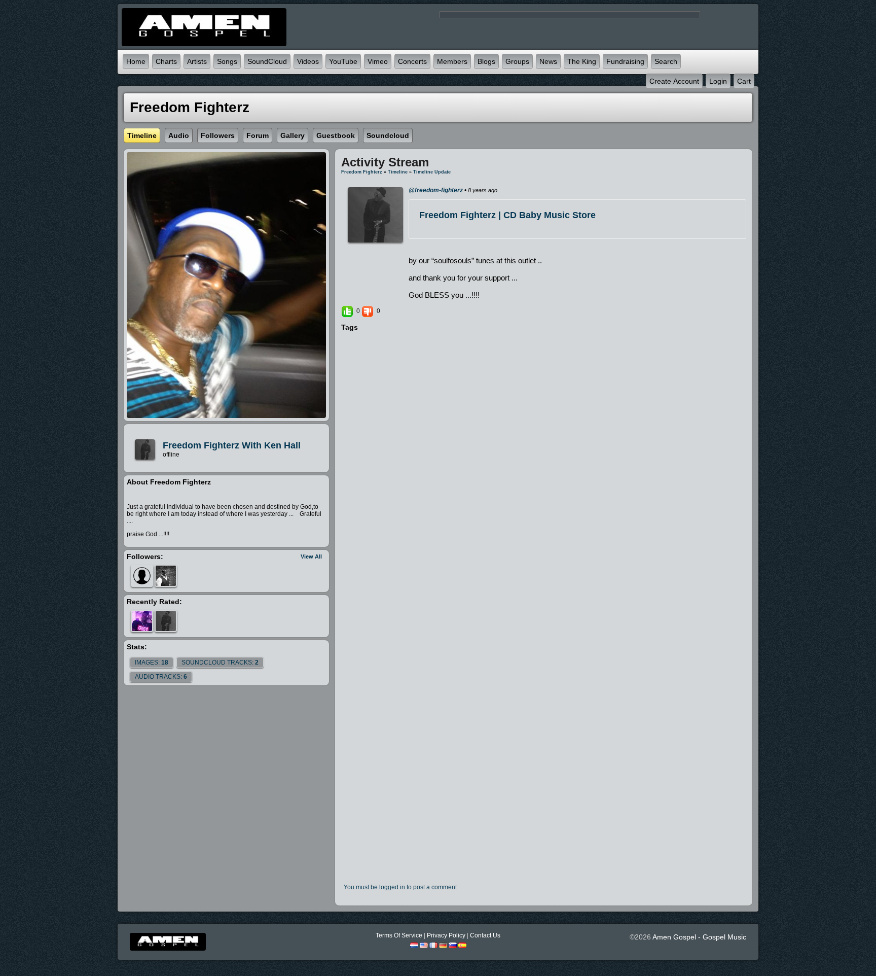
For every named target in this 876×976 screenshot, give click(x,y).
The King (581, 61)
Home (135, 61)
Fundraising (625, 61)
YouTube (343, 61)
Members (452, 61)
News (548, 61)
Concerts (412, 61)
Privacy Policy (446, 935)
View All (311, 556)
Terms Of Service (399, 935)
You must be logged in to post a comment (400, 887)
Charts (166, 61)
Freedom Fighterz (361, 172)
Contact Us (485, 935)
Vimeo (378, 61)
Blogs (486, 61)
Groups (517, 61)
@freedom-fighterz (436, 190)
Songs (227, 61)
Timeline (398, 172)
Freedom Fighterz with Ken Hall (232, 445)
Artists (197, 61)
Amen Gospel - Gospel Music (699, 937)
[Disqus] (543, 471)
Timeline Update (432, 172)
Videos (308, 61)
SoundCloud (267, 61)
